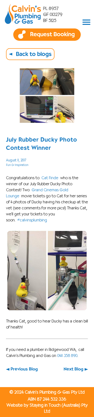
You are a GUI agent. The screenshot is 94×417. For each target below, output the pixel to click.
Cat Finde (49, 178)
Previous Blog (24, 369)
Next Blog (73, 369)
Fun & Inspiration (17, 165)
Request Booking (52, 34)
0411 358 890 (67, 356)
